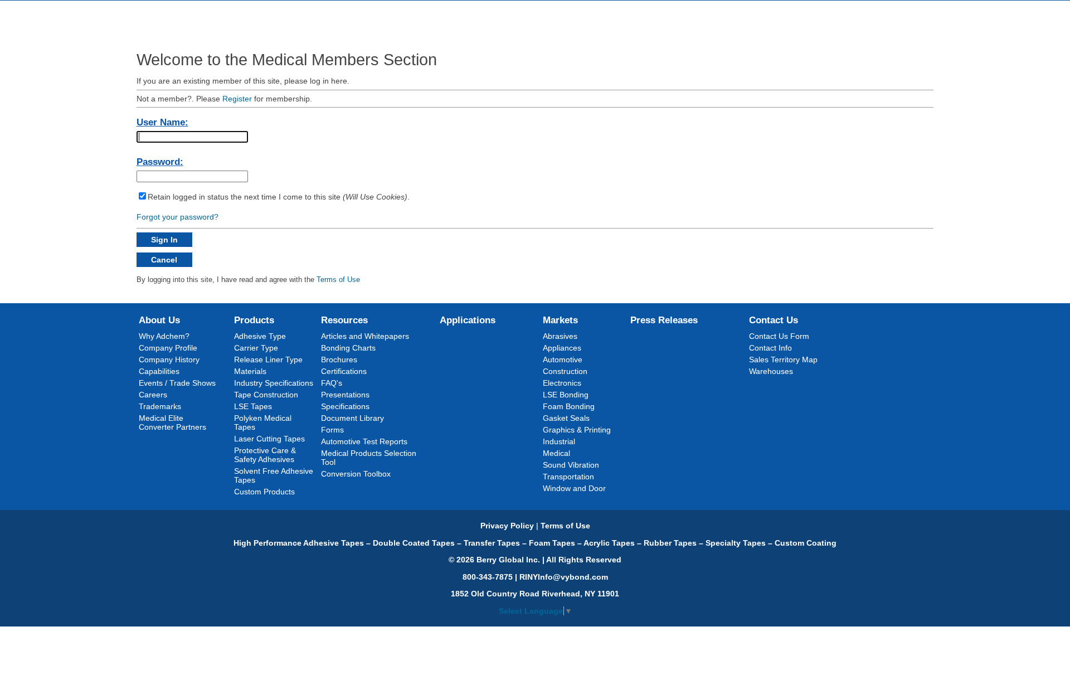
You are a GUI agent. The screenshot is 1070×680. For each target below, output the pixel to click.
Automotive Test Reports (364, 441)
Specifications (345, 406)
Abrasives (560, 336)
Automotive (562, 359)
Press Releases (664, 320)
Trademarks (160, 406)
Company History (169, 359)
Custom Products (264, 491)
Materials (250, 371)
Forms (332, 429)
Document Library (352, 418)
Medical (556, 453)
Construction (565, 371)
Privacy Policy (507, 525)
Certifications (344, 371)
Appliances (562, 347)
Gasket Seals (566, 418)
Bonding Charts (348, 347)
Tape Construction (266, 394)
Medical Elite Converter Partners (172, 422)
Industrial (559, 441)
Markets (560, 320)
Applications (467, 320)
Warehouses (771, 371)
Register (237, 98)
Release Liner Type (268, 359)
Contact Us (773, 320)
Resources (344, 320)
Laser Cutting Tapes (269, 438)
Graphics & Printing (577, 429)
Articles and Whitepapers (365, 336)
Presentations (345, 394)
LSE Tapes (253, 406)
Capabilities (159, 371)
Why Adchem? (164, 336)
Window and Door (574, 488)
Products (254, 320)
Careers (153, 394)
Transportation (568, 476)
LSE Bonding (565, 394)
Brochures (339, 359)
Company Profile (168, 347)
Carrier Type (256, 347)
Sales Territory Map (783, 359)
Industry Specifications (273, 382)
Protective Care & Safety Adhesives (265, 455)
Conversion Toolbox (356, 473)
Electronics (562, 382)
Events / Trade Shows (177, 382)
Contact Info (770, 347)
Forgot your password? (177, 216)
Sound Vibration (571, 464)
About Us (159, 320)
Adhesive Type (260, 336)
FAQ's (331, 382)
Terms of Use (338, 279)
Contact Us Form (779, 336)
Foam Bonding (569, 406)
